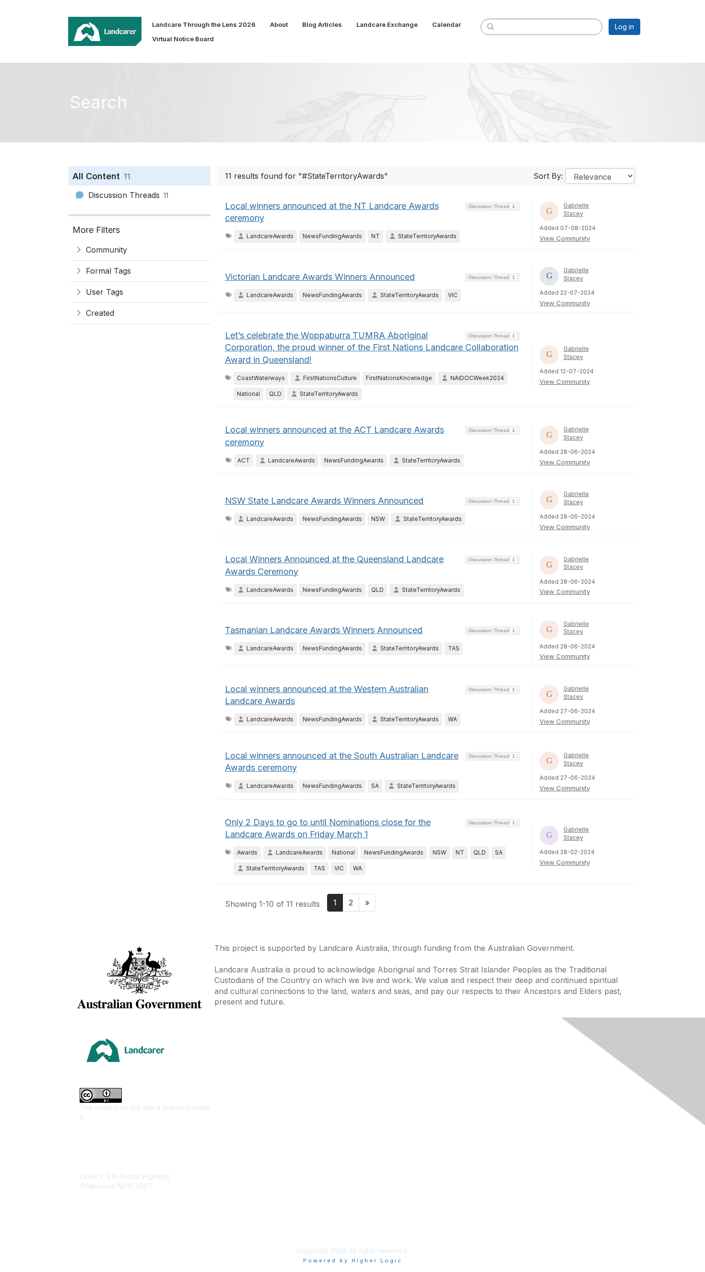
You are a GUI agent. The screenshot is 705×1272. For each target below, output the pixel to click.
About (504, 1082)
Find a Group (376, 1082)
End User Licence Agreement (541, 1195)
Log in (624, 27)
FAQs (503, 1139)
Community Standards (529, 1182)
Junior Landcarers (246, 1182)
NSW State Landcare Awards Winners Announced (324, 501)
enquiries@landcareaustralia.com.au (136, 1214)
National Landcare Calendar (539, 1096)
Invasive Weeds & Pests (256, 1125)
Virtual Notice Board (526, 1125)
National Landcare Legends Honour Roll (419, 1208)
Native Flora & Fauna (250, 1153)
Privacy (506, 1210)
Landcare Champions (389, 1222)
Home (504, 1068)
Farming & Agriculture (251, 1096)
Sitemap (507, 1224)
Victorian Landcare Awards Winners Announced (320, 277)
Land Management (247, 1139)
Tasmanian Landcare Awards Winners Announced (324, 630)
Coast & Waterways (249, 1082)
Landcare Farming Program (399, 1194)
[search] (491, 26)
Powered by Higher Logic (352, 1260)
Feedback (511, 1167)
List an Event (514, 1111)
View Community (565, 238)
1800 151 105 (99, 1205)
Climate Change (243, 1068)
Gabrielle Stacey (576, 209)
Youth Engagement (248, 1195)
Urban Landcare (243, 1167)
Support (507, 1153)
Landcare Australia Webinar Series (410, 1236)
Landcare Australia (385, 1068)
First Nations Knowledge (256, 1111)
